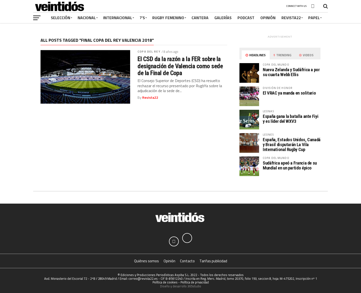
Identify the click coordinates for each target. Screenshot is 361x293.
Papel (314, 18)
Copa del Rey (149, 51)
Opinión (268, 18)
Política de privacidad (194, 282)
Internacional (117, 18)
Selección (60, 18)
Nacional (87, 18)
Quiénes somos (146, 261)
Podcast (245, 18)
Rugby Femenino (168, 18)
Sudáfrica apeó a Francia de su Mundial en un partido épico (290, 165)
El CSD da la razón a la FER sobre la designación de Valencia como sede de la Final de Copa (180, 66)
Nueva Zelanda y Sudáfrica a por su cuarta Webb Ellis (291, 72)
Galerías (223, 18)
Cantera (200, 18)
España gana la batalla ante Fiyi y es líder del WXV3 (290, 119)
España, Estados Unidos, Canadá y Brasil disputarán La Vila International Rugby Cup (291, 144)
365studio (194, 286)
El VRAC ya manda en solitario (289, 93)
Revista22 (291, 18)
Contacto (187, 261)
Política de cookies (165, 282)
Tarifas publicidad (213, 261)
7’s (142, 18)
